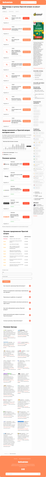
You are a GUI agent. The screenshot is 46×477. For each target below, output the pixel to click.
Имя (3, 272)
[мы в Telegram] (24, 469)
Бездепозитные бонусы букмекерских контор (38, 169)
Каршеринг (37, 156)
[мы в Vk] (22, 469)
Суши (36, 142)
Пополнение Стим (38, 161)
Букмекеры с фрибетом (37, 165)
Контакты (15, 458)
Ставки (36, 132)
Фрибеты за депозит (39, 173)
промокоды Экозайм (7, 416)
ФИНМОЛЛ (36, 122)
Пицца (36, 147)
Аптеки (42, 132)
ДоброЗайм (36, 116)
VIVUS (35, 108)
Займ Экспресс (37, 111)
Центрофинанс (37, 113)
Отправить (6, 281)
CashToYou (36, 105)
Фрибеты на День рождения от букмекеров (38, 177)
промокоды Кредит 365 (22, 356)
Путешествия (37, 150)
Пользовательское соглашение (25, 458)
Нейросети (37, 187)
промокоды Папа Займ (22, 417)
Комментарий (5, 276)
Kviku (41, 105)
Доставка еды (37, 135)
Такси (41, 142)
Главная (5, 453)
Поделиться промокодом (38, 68)
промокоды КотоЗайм (7, 395)
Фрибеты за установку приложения (38, 182)
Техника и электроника (36, 139)
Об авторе (35, 215)
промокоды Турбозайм (22, 335)
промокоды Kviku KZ (7, 445)
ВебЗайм (41, 122)
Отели (36, 153)
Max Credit (36, 119)
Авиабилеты (37, 145)
